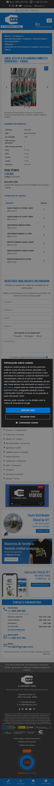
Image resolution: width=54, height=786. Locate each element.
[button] (27, 422)
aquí (27, 400)
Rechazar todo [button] (27, 417)
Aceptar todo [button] (28, 410)
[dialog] (27, 393)
